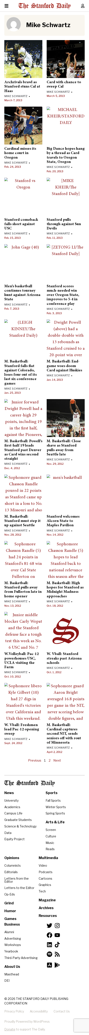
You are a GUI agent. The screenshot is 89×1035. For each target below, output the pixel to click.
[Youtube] (57, 935)
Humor (10, 911)
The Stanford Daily (29, 783)
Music (50, 843)
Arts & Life (55, 822)
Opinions (11, 858)
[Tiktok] (57, 944)
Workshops (12, 945)
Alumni (9, 932)
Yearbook (11, 951)
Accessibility (39, 1011)
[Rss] (57, 954)
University (11, 800)
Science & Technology (20, 826)
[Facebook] (49, 935)
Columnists (12, 865)
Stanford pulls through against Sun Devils (64, 224)
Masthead (11, 974)
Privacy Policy (14, 1011)
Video (43, 865)
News (9, 793)
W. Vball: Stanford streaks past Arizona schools (64, 658)
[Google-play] (57, 965)
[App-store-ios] (49, 965)
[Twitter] (49, 925)
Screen (51, 830)
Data (7, 833)
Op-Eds (9, 894)
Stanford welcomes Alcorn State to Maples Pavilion (63, 521)
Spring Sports (55, 813)
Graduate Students (18, 820)
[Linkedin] (49, 944)
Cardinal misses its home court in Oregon (20, 153)
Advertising (12, 938)
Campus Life (13, 813)
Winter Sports (56, 807)
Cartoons (45, 878)
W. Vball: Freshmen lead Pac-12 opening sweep (21, 729)
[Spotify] (49, 954)
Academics (12, 807)
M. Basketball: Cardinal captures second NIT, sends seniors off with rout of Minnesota (64, 734)
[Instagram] (57, 925)
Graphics (45, 885)
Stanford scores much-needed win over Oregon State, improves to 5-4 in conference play (63, 295)
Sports (51, 793)
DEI (7, 980)
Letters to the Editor (19, 888)
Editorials (11, 872)
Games (10, 919)
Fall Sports (53, 800)
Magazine (47, 900)
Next (57, 760)
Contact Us (62, 1011)
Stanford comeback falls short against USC (21, 224)
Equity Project (14, 839)
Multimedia (48, 858)
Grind (9, 903)
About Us (12, 967)
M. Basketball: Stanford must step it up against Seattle (22, 521)
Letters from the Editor (16, 880)
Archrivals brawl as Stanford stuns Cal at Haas (22, 86)
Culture (51, 836)
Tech (42, 891)
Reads (50, 849)
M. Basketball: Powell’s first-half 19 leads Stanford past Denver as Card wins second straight (23, 450)
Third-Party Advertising (21, 958)
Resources (48, 916)
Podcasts (45, 872)
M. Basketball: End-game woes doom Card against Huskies (64, 366)
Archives (46, 908)
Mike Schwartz (15, 96)
